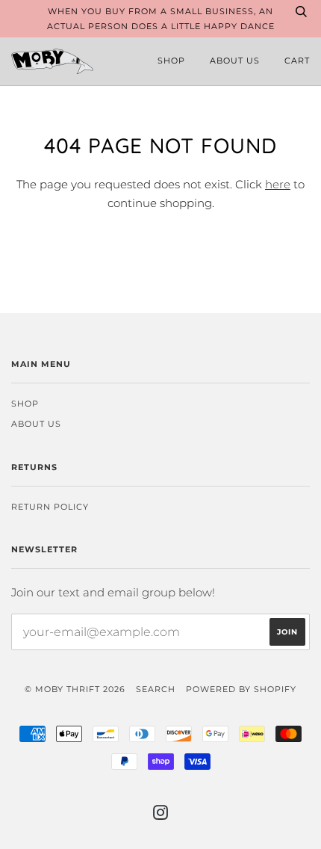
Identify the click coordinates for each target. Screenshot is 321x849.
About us (235, 60)
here (277, 184)
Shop (171, 60)
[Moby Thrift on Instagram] (161, 815)
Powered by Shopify (241, 689)
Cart (297, 60)
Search (155, 689)
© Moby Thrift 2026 (75, 689)
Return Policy (50, 506)
